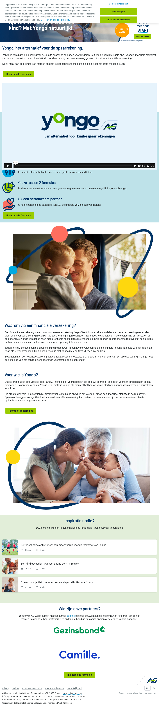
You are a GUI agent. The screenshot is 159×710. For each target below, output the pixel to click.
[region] (79, 11)
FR (153, 688)
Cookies (15, 688)
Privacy (5, 688)
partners (71, 615)
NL (147, 688)
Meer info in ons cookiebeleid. (55, 20)
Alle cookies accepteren (118, 20)
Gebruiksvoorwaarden (32, 688)
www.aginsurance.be (72, 693)
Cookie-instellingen (118, 4)
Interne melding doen (54, 688)
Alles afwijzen (118, 11)
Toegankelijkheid (74, 688)
